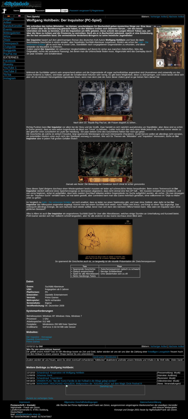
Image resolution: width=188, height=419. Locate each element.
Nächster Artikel (176, 16)
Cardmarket (98, 357)
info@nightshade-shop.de (28, 414)
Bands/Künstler (12, 25)
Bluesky (8, 64)
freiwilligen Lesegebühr (159, 351)
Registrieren (98, 10)
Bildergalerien (11, 32)
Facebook (9, 60)
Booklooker (111, 357)
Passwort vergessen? (80, 10)
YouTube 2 (10, 71)
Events (7, 29)
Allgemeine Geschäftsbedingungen (81, 402)
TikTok (7, 74)
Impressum (24, 402)
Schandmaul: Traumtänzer (49, 378)
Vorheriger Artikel (158, 16)
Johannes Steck (44, 375)
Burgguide (9, 50)
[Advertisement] (161, 4)
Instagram (9, 78)
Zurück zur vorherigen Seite (39, 398)
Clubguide (9, 46)
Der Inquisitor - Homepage (39, 337)
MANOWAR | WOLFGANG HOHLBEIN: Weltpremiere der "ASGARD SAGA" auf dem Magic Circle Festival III (89, 383)
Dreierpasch (10, 43)
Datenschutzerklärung (150, 402)
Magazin (8, 18)
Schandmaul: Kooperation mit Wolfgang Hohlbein (60, 372)
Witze (6, 36)
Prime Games (33, 341)
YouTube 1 (10, 67)
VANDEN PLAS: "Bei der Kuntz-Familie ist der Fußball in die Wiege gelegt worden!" (77, 381)
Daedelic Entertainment (37, 339)
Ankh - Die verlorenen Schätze (56, 202)
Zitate (6, 39)
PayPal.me (10, 53)
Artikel (7, 22)
